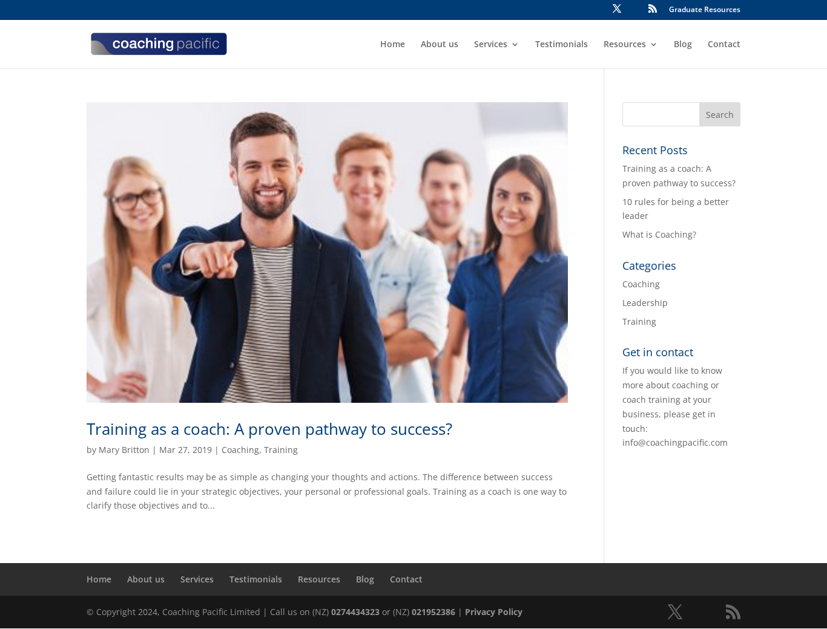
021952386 (433, 612)
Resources (625, 45)
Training (281, 449)
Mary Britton (124, 449)
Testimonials (561, 45)
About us (439, 45)
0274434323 (355, 612)
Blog (683, 45)
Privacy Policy (493, 612)
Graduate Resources (704, 10)
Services (490, 45)
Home (392, 45)
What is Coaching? (659, 234)
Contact (724, 45)
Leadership (645, 302)
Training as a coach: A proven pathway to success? (269, 429)
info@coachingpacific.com (675, 442)
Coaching (240, 449)
